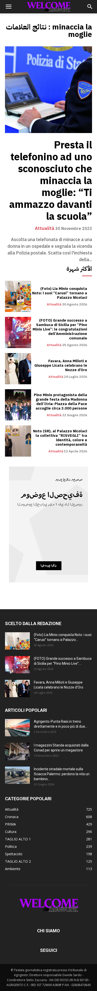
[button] (8, 6)
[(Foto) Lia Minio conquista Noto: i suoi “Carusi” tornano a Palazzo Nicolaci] (18, 296)
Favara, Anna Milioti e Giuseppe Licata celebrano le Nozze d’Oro (60, 365)
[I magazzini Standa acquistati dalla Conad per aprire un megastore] (17, 751)
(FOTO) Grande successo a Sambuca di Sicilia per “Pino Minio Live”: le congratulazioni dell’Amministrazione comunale (60, 329)
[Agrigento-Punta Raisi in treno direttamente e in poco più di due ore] (17, 727)
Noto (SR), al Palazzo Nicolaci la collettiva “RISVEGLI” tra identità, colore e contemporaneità (60, 437)
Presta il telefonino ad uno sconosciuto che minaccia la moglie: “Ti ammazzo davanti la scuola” (50, 181)
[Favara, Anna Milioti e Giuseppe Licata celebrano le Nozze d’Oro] (18, 368)
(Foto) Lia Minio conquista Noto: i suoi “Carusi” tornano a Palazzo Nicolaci (59, 293)
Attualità (44, 228)
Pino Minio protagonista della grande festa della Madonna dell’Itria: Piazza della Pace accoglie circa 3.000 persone (60, 401)
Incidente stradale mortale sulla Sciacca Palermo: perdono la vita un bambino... (62, 774)
